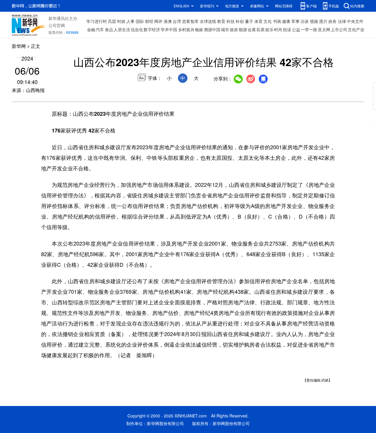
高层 (112, 21)
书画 (277, 21)
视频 (314, 21)
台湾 (177, 21)
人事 (130, 21)
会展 (252, 29)
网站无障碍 (284, 5)
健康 (286, 21)
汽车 (100, 29)
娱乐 (269, 29)
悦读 (287, 29)
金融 (91, 29)
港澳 (168, 21)
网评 (158, 21)
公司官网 (56, 25)
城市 (225, 29)
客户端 (311, 5)
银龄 (199, 29)
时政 (121, 21)
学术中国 (169, 29)
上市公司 (339, 29)
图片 (323, 21)
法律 (342, 21)
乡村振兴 (186, 29)
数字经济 (152, 29)
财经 (149, 21)
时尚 (278, 29)
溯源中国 (212, 29)
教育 (221, 21)
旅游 (234, 29)
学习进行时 (96, 21)
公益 (296, 29)
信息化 (137, 29)
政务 (332, 21)
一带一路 (309, 29)
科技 (230, 21)
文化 (267, 21)
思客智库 (190, 21)
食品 (109, 29)
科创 (240, 21)
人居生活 (122, 29)
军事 (295, 21)
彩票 (260, 29)
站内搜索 (357, 5)
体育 (258, 21)
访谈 (305, 21)
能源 (243, 29)
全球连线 (208, 21)
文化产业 (356, 29)
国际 (140, 21)
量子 (249, 21)
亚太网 (324, 29)
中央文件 (355, 21)
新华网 (19, 46)
